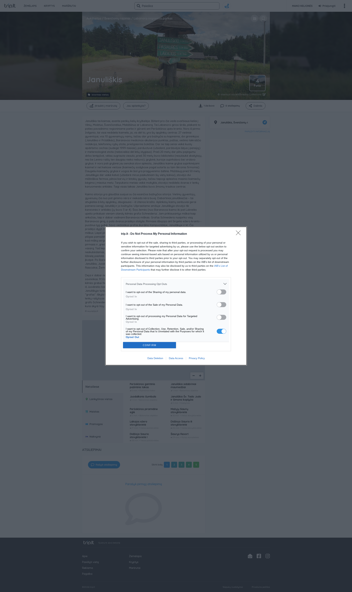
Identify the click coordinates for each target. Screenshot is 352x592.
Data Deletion (155, 358)
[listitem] (176, 284)
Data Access (176, 358)
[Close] (239, 234)
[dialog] (176, 296)
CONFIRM (149, 345)
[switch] (221, 291)
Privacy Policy (197, 358)
